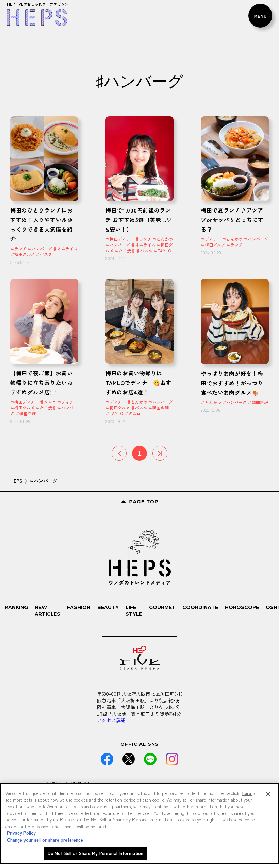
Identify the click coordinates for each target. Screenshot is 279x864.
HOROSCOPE (242, 607)
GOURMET (162, 607)
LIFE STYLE (134, 610)
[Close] (268, 793)
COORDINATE (200, 607)
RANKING (16, 607)
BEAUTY (108, 607)
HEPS (16, 480)
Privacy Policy (21, 833)
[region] (139, 823)
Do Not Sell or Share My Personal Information (96, 853)
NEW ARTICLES (47, 610)
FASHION (79, 607)
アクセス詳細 (111, 720)
